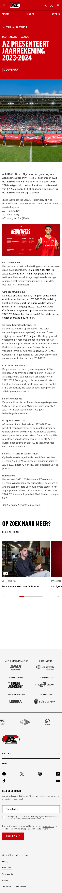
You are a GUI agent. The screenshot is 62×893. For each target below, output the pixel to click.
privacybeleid (48, 826)
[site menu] (4, 5)
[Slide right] (58, 596)
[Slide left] (3, 596)
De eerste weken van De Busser (20, 586)
